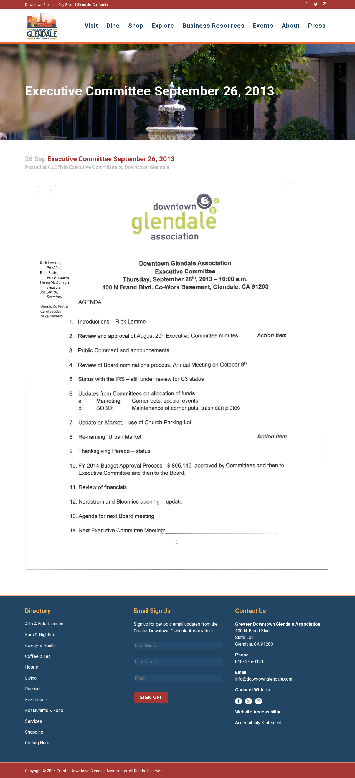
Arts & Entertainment (45, 624)
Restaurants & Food (44, 710)
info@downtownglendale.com (263, 679)
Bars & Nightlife (40, 634)
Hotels (31, 667)
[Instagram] (258, 700)
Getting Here (37, 743)
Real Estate (36, 699)
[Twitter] (248, 700)
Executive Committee (93, 167)
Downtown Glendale (147, 167)
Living (31, 678)
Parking (32, 688)
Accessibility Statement (258, 722)
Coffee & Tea (37, 656)
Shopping (34, 732)
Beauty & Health (40, 645)
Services (33, 721)
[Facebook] (238, 700)
